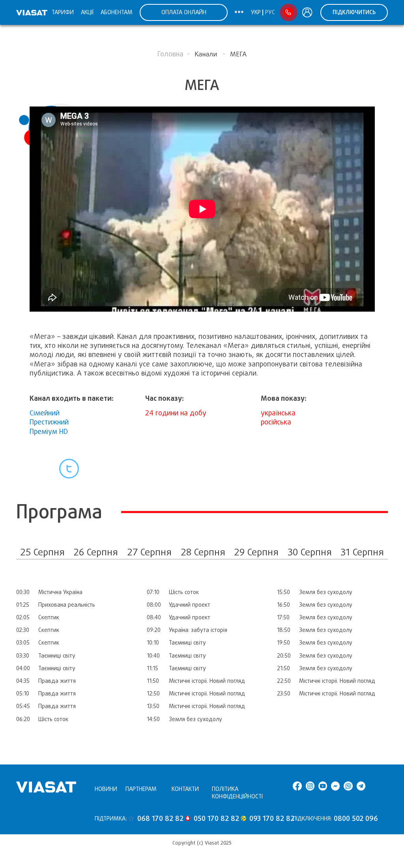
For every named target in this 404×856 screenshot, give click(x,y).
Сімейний (45, 413)
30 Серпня (310, 552)
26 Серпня (95, 552)
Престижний (49, 422)
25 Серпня (42, 552)
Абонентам (117, 12)
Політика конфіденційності (237, 792)
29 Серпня (256, 552)
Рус (270, 12)
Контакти (185, 789)
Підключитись (354, 12)
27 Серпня (149, 552)
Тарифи (63, 12)
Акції (87, 12)
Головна (170, 54)
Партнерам (141, 789)
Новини (106, 789)
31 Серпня (362, 552)
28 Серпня (203, 552)
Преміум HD (49, 431)
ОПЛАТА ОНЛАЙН (183, 12)
